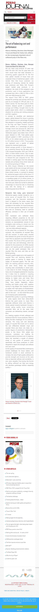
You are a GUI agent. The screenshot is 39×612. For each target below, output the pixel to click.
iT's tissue (8, 514)
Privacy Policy (20, 590)
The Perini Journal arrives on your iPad (16, 542)
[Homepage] (19, 9)
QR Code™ (9, 546)
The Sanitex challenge (12, 496)
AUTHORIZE (19, 606)
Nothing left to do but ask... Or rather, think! (17, 533)
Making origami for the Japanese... (14, 518)
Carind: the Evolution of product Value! (16, 536)
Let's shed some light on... (12, 476)
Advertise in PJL (27, 23)
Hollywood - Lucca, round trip (13, 480)
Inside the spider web (11, 559)
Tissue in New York (11, 511)
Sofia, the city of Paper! (12, 555)
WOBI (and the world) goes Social (14, 539)
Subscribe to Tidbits (11, 23)
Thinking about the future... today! (15, 500)
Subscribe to (31, 19)
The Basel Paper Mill (11, 552)
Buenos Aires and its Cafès (12, 508)
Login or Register (10, 428)
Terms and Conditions (10, 590)
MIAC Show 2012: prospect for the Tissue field (18, 488)
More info (19, 610)
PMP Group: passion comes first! (14, 529)
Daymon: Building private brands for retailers (17, 549)
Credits (27, 590)
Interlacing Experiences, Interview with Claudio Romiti (20, 521)
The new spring (10, 473)
